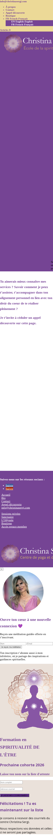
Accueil (5, 494)
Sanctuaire (7, 516)
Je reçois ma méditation (11, 647)
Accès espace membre (14, 526)
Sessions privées (10, 513)
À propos (11, 6)
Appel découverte (15, 12)
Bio (3, 497)
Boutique (11, 15)
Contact (10, 9)
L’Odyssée (7, 520)
